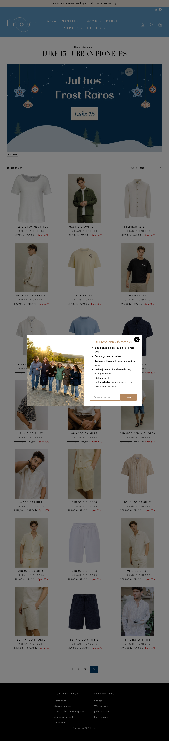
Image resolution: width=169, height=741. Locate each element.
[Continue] (128, 397)
